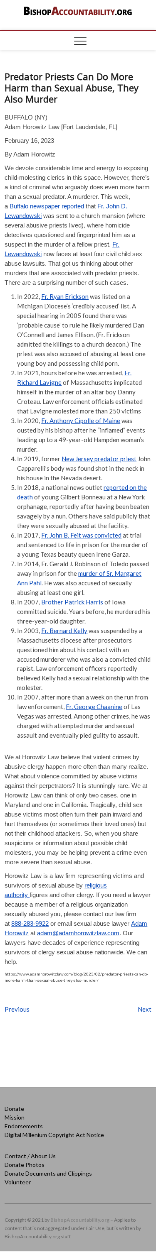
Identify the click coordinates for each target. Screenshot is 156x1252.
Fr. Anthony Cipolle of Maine (80, 420)
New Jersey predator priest (99, 458)
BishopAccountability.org (79, 1220)
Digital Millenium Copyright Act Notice (54, 1134)
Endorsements (24, 1126)
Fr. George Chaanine (94, 706)
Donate (14, 1108)
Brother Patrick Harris (72, 602)
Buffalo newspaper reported (47, 206)
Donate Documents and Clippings (48, 1173)
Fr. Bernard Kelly (64, 630)
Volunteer (18, 1182)
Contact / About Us (30, 1155)
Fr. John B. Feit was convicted (81, 535)
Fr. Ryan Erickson (65, 296)
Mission (15, 1117)
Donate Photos (25, 1164)
